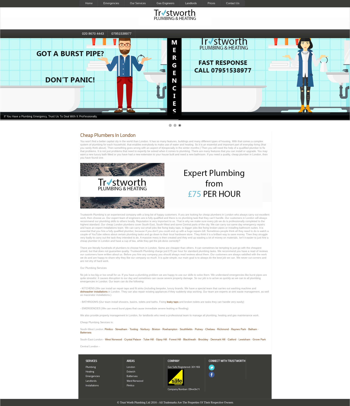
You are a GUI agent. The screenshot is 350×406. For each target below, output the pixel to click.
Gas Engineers (165, 3)
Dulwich (131, 371)
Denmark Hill (218, 339)
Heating (90, 371)
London (131, 367)
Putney (199, 329)
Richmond (223, 329)
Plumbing (91, 367)
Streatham (121, 329)
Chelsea (210, 329)
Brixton (156, 329)
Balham (252, 329)
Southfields (186, 329)
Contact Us (233, 3)
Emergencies (111, 3)
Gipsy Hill (161, 339)
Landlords (191, 3)
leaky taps (172, 301)
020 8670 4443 (93, 33)
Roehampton (169, 329)
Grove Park (259, 339)
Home (89, 3)
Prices (211, 3)
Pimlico (109, 329)
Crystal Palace (132, 339)
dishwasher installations (94, 291)
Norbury (145, 329)
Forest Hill (175, 339)
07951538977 (121, 33)
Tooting (134, 329)
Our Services (138, 3)
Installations (92, 385)
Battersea (85, 332)
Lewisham (244, 339)
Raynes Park (238, 329)
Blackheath (189, 339)
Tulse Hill (148, 339)
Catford (232, 339)
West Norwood (114, 339)
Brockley (203, 339)
